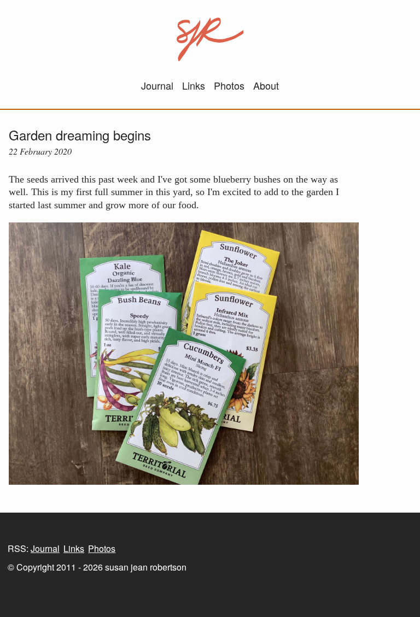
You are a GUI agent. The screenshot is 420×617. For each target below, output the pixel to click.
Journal (157, 85)
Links (193, 85)
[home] (210, 39)
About (266, 85)
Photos (229, 85)
